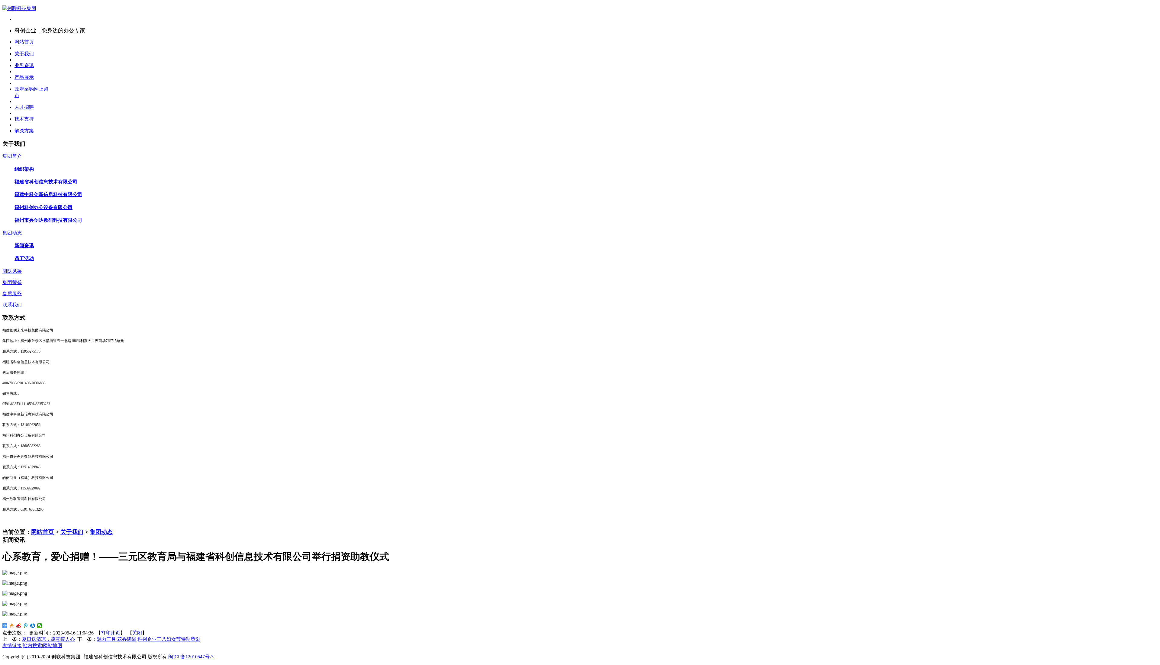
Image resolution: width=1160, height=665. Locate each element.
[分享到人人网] (32, 625)
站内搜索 (32, 645)
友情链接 (12, 645)
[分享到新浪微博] (18, 625)
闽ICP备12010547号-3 (191, 656)
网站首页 (42, 532)
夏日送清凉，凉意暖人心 (48, 639)
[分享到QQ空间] (11, 625)
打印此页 (110, 632)
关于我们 (71, 532)
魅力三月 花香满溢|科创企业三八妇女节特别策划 (148, 639)
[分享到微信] (39, 625)
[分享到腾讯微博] (25, 625)
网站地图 (52, 645)
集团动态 (101, 532)
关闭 (137, 632)
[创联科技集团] (19, 8)
